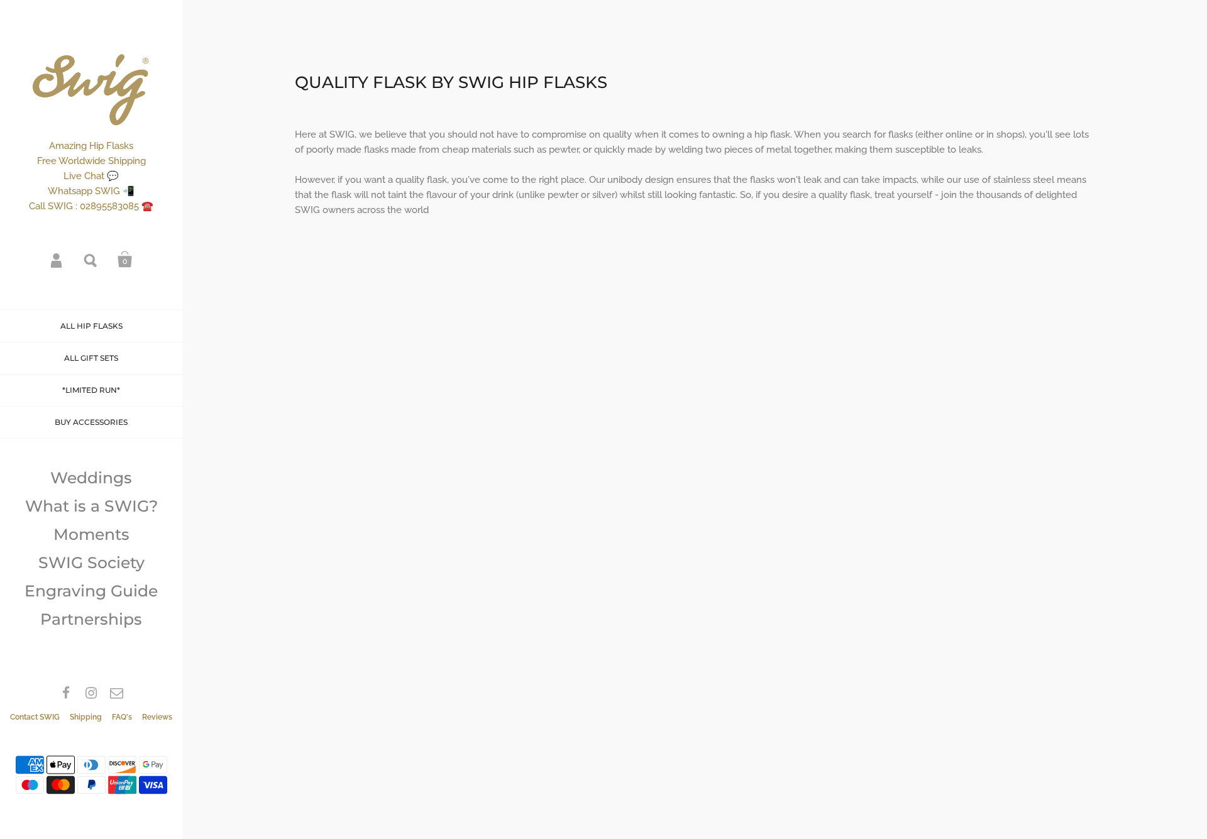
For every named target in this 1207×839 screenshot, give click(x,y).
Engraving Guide (91, 590)
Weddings (91, 477)
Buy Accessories (91, 422)
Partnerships (91, 619)
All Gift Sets (91, 358)
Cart (125, 259)
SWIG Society (91, 562)
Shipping (86, 717)
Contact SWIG (35, 717)
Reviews (157, 717)
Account (57, 259)
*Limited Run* (91, 390)
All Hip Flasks (91, 326)
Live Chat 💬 (91, 176)
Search (91, 259)
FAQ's (122, 717)
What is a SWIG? (91, 505)
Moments (91, 534)
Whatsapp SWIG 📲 (91, 191)
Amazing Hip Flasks (91, 145)
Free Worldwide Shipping (91, 161)
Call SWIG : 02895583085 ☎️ (91, 206)
